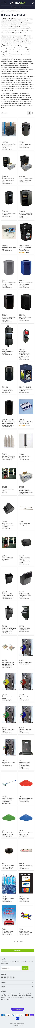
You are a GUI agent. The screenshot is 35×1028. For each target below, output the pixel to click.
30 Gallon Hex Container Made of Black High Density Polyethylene (8, 423)
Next (21, 941)
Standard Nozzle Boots (25, 662)
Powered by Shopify (17, 1025)
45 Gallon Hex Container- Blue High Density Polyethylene (26, 284)
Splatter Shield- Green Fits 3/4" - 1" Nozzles (8, 833)
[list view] (32, 113)
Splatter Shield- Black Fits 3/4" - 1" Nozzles (8, 866)
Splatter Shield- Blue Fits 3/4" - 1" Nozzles (26, 833)
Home (2, 11)
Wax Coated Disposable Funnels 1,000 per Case (8, 457)
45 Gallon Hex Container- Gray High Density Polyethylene (9, 284)
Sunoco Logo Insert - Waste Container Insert (25, 932)
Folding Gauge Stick (24, 523)
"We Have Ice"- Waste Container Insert (8, 899)
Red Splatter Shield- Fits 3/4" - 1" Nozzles (25, 799)
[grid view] (29, 113)
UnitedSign (4, 492)
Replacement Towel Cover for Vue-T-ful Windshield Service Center (24, 765)
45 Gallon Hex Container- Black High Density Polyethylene (9, 318)
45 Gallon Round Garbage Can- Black (7, 389)
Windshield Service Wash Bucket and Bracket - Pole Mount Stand (9, 629)
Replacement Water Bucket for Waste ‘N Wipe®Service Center (7, 595)
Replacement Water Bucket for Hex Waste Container (25, 595)
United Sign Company (7, 149)
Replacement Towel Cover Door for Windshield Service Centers (24, 560)
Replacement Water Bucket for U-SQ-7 (24, 629)
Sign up (25, 968)
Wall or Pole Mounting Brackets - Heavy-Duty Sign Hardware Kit (8, 664)
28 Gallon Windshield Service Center (25, 248)
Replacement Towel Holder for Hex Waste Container (8, 525)
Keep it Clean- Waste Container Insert (7, 932)
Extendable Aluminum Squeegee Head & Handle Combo (8, 800)
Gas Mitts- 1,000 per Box (25, 422)
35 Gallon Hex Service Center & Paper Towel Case (8, 180)
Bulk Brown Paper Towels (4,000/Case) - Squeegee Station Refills (25, 490)
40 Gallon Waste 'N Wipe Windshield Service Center (8, 146)
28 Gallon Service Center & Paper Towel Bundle (25, 179)
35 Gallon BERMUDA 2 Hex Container (25, 145)
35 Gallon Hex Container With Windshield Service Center (25, 214)
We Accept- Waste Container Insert (24, 899)
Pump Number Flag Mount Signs (7, 558)
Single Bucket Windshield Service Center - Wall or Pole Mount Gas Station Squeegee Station (25, 355)
